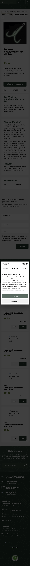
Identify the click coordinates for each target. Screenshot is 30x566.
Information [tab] (15, 268)
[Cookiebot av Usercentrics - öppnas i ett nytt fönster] (21, 264)
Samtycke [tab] (5, 268)
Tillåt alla (15, 296)
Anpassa (14, 301)
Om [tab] (25, 268)
